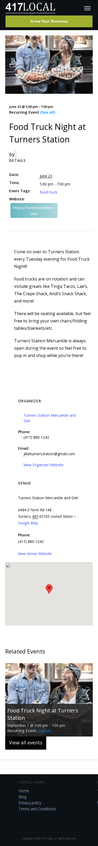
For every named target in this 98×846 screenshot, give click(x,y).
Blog (22, 796)
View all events (25, 742)
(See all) (47, 112)
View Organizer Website (44, 464)
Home (24, 790)
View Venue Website (35, 553)
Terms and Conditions (37, 808)
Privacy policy (30, 802)
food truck (48, 192)
